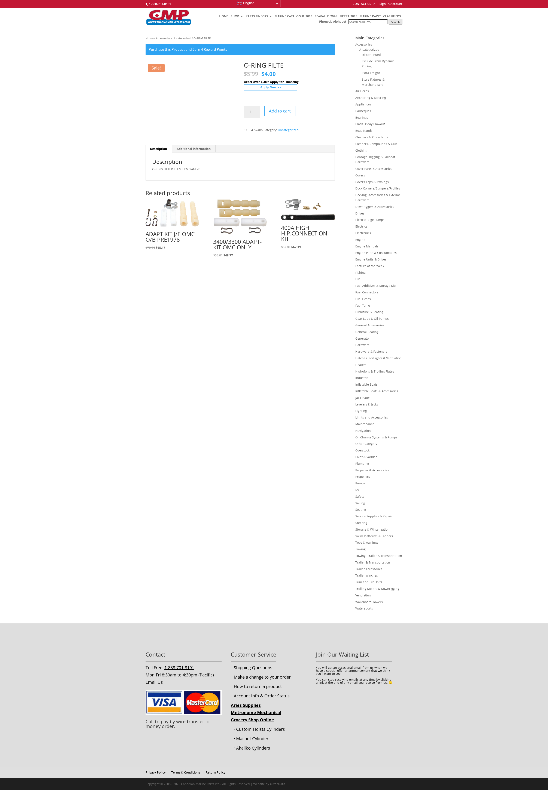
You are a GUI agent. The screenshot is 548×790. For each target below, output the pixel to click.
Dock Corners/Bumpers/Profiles (377, 188)
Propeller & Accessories (372, 470)
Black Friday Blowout (370, 124)
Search (395, 22)
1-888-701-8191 (179, 667)
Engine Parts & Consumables (376, 253)
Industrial (362, 378)
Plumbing (362, 464)
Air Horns (362, 91)
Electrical (361, 226)
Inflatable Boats (366, 384)
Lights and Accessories (371, 417)
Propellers (362, 477)
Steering (361, 523)
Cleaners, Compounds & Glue (376, 144)
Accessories (163, 38)
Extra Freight (371, 73)
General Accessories (369, 325)
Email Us (154, 682)
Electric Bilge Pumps (369, 220)
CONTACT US (362, 4)
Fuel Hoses (363, 299)
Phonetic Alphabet (332, 21)
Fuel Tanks (363, 305)
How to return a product (258, 686)
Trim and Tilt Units (368, 582)
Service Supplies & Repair (373, 516)
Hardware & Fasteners (371, 351)
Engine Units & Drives (370, 259)
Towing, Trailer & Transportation (378, 556)
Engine (360, 240)
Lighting (361, 411)
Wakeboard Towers (369, 602)
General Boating (366, 332)
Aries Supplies (246, 705)
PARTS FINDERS (257, 16)
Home (149, 38)
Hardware (362, 345)
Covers (360, 175)
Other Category (366, 444)
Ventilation (363, 595)
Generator (362, 338)
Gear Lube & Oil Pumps (372, 319)
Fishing (360, 273)
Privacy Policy (156, 772)
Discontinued (371, 55)
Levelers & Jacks (366, 404)
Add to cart (280, 111)
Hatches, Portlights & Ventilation (378, 358)
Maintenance (364, 424)
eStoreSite (277, 784)
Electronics (363, 233)
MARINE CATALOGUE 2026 (293, 16)
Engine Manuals (366, 246)
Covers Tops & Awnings (372, 182)
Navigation (363, 431)
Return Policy (215, 772)
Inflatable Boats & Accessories (376, 391)
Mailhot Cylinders (253, 738)
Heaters (360, 365)
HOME (223, 16)
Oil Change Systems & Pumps (376, 437)
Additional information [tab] (194, 149)
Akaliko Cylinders (253, 748)
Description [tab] (158, 149)
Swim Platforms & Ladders (374, 536)
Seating (360, 509)
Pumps (360, 483)
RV (357, 490)
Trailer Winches (366, 575)
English (248, 3)
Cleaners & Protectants (371, 137)
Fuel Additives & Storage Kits (375, 286)
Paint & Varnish (366, 457)
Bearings (361, 117)
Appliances (363, 104)
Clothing (361, 150)
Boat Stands (363, 131)
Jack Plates (362, 398)
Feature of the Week (369, 266)
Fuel (358, 279)
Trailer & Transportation (372, 562)
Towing (360, 549)
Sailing (360, 503)
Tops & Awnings (366, 542)
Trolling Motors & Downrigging (377, 589)
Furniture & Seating (369, 312)
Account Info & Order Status (262, 696)
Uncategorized (182, 38)
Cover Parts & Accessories (373, 169)
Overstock (362, 450)
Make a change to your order (262, 677)
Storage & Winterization (372, 529)
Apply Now (268, 87)
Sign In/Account (391, 4)
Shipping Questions (253, 667)
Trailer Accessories (368, 569)
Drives (359, 213)
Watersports (364, 608)
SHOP (235, 16)
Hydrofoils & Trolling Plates (374, 371)
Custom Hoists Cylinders (260, 729)
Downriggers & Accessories (374, 207)
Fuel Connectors (366, 292)
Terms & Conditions (185, 772)
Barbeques (363, 111)
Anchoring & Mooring (370, 98)
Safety (359, 496)
